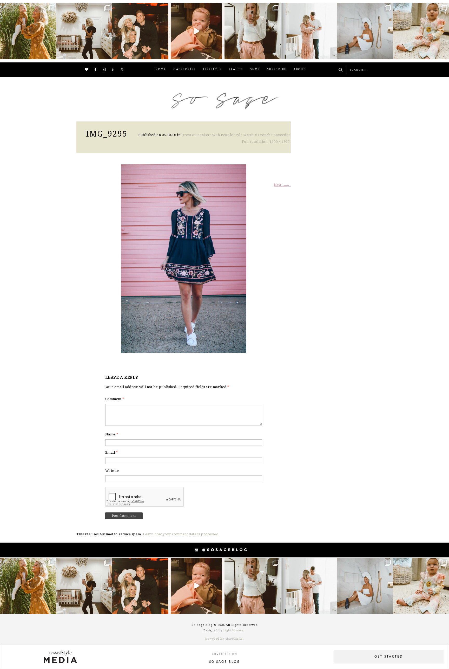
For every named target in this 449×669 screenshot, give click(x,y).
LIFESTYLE (212, 69)
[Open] (28, 31)
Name (111, 434)
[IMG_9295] (183, 258)
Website (112, 471)
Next (282, 185)
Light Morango (234, 630)
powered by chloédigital (224, 638)
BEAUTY (236, 69)
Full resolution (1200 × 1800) (266, 142)
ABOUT (300, 69)
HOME (160, 69)
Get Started (388, 657)
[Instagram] (51, 54)
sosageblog (27, 7)
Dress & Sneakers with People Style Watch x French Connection (236, 135)
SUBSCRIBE (276, 69)
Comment (114, 399)
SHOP (255, 69)
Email (111, 452)
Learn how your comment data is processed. (181, 534)
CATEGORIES (185, 69)
